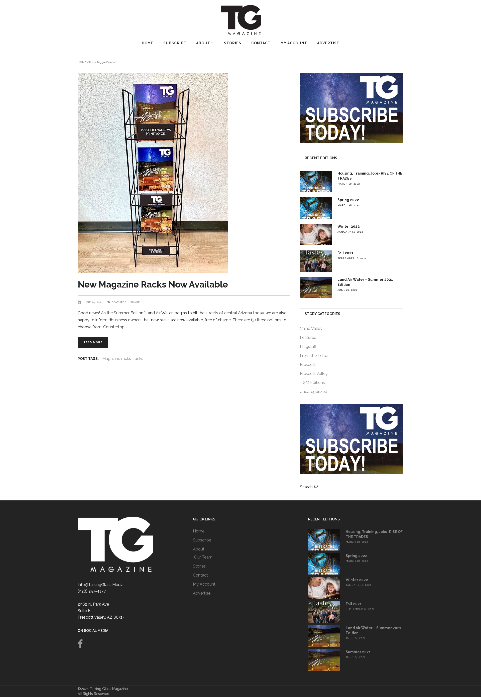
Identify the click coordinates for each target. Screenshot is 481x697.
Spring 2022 (348, 200)
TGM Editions (312, 382)
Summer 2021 (358, 652)
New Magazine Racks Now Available (153, 284)
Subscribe (202, 540)
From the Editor (314, 355)
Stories (199, 566)
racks (138, 358)
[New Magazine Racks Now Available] (184, 173)
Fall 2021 (345, 253)
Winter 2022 (348, 226)
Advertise (201, 593)
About (198, 549)
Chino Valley (311, 328)
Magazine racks (116, 358)
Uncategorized (313, 391)
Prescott (308, 364)
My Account (204, 584)
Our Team (203, 557)
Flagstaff (308, 346)
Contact (200, 575)
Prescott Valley (314, 373)
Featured (119, 302)
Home (82, 62)
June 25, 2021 (93, 302)
